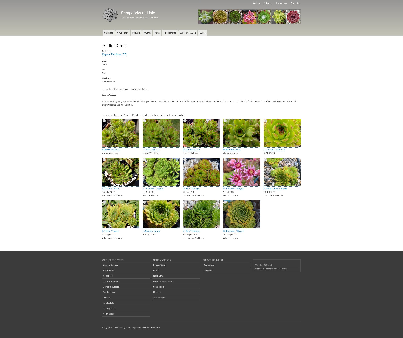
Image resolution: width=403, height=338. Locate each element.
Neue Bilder (108, 275)
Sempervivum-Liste (138, 12)
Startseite (108, 32)
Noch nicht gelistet (111, 281)
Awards (147, 32)
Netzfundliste (108, 313)
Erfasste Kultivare (110, 264)
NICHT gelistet (109, 308)
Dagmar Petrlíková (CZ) (114, 54)
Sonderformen (109, 292)
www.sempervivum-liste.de (138, 327)
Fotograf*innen (159, 264)
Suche (203, 32)
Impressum (208, 270)
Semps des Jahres (111, 286)
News (157, 32)
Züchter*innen (159, 297)
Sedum (256, 3)
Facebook (155, 327)
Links (155, 270)
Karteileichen (108, 270)
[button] (120, 146)
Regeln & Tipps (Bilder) (163, 281)
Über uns (157, 292)
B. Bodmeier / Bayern (153, 188)
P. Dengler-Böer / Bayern (275, 188)
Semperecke (158, 286)
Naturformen (122, 32)
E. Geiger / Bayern (151, 230)
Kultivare (136, 32)
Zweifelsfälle (108, 303)
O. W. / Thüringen (191, 188)
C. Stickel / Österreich (274, 149)
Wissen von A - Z (188, 32)
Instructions (281, 3)
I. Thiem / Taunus (110, 188)
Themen (106, 297)
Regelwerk (158, 275)
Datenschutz (209, 264)
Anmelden (295, 3)
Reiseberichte (170, 32)
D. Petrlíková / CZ (110, 149)
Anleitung (268, 3)
